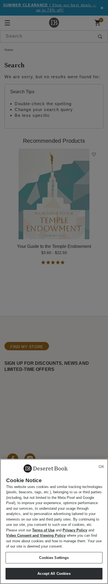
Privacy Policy (75, 530)
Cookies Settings (54, 558)
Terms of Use (43, 530)
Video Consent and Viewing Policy (36, 535)
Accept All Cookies (53, 573)
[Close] (101, 466)
